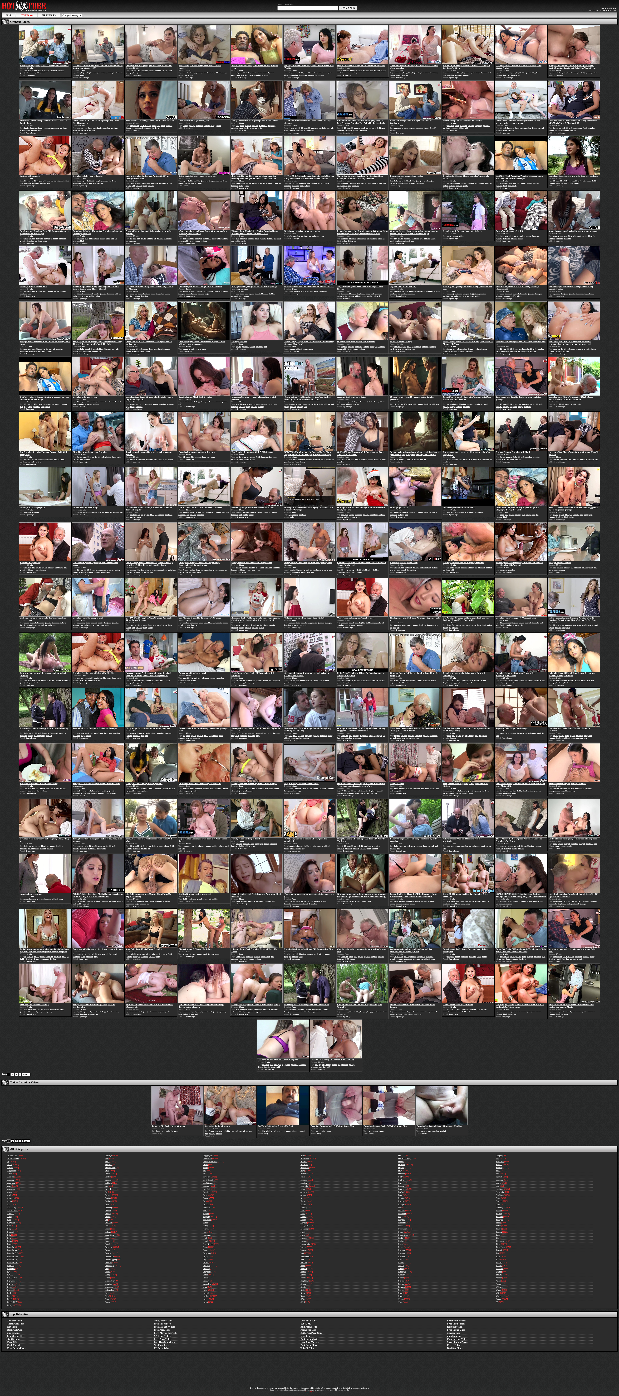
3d (184, 457)
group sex (55, 128)
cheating (316, 459)
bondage (409, 788)
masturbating (257, 128)
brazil (569, 73)
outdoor (393, 130)
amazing (450, 294)
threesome (323, 291)
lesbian (120, 901)
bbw (78, 73)
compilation (200, 291)
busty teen (42, 291)
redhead (406, 241)
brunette (186, 73)
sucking (354, 73)
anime (132, 404)
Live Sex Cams (26, 15)
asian (260, 73)
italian (185, 1014)
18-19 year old (251, 73)
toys (145, 791)
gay (57, 788)
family (192, 73)
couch (145, 349)
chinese (255, 126)
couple (40, 70)
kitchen (445, 793)
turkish (214, 899)
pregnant (35, 512)
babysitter (345, 70)
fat (121, 73)
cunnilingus (361, 238)
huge (302, 186)
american (322, 73)
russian (292, 848)
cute (584, 181)
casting (34, 70)
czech (62, 181)
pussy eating (104, 625)
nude (398, 683)
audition (458, 73)
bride (147, 570)
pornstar (343, 186)
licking (461, 128)
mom (28, 130)
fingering (33, 128)
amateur (27, 70)
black (295, 459)
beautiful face (98, 349)
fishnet (516, 901)
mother (34, 130)
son (425, 459)
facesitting (264, 625)
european (33, 351)
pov (349, 186)
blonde (409, 181)
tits (166, 459)
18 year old (240, 73)
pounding (420, 183)
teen (185, 75)
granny (498, 459)
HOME (8, 15)
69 (88, 904)
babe (158, 126)
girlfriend (330, 459)
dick (117, 73)
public (37, 73)
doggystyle (159, 70)
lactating (112, 901)
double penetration (397, 75)
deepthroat (235, 75)
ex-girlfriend (170, 570)
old (213, 73)
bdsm (396, 788)
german (61, 70)
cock (272, 73)
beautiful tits (97, 678)
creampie (111, 73)
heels (151, 572)
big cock (137, 70)
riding (461, 236)
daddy (46, 70)
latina (596, 73)
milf (434, 128)
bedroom (344, 238)
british (238, 567)
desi (242, 75)
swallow (244, 241)
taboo (180, 75)
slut (394, 628)
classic (147, 294)
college (506, 407)
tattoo (352, 517)
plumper (42, 570)
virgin (170, 459)
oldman (349, 404)
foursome (429, 957)
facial (360, 70)
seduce (298, 848)
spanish (348, 73)
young (190, 75)
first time (527, 407)
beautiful (556, 73)
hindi (505, 186)
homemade (77, 183)
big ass (83, 73)
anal (154, 126)
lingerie (85, 183)
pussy (200, 183)
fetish (170, 70)
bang (405, 73)
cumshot (294, 75)
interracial (515, 75)
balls (131, 954)
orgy (40, 130)
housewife (466, 75)
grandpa (23, 73)
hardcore (30, 73)
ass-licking (454, 404)
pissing (399, 241)
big (290, 183)
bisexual (193, 181)
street (510, 683)
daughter (53, 70)
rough (83, 736)
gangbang (367, 1012)
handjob (136, 73)
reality (80, 130)
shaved (377, 296)
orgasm (381, 680)
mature (22, 130)
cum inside (553, 904)
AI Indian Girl (49, 15)
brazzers (239, 625)
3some (396, 73)
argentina (504, 183)
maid (512, 459)
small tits (340, 73)
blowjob (97, 73)
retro (43, 73)
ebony (323, 459)
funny (40, 128)
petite (75, 130)
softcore (259, 347)
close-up (455, 459)
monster (143, 904)
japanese (454, 128)
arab (456, 512)
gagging (272, 625)
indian (344, 241)
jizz (522, 625)
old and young (220, 73)
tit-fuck (161, 459)
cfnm (286, 130)
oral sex (377, 70)
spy (303, 848)
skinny (383, 70)
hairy (241, 128)
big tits (90, 73)
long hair (92, 183)
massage (363, 130)
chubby (104, 73)
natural (83, 75)
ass (401, 73)
